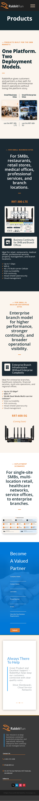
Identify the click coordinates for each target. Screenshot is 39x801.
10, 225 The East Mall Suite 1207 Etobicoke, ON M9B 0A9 (17, 772)
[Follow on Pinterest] (24, 785)
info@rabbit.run (9, 765)
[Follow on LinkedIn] (16, 785)
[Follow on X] (13, 785)
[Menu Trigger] (32, 5)
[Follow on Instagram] (20, 785)
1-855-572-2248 (9, 759)
